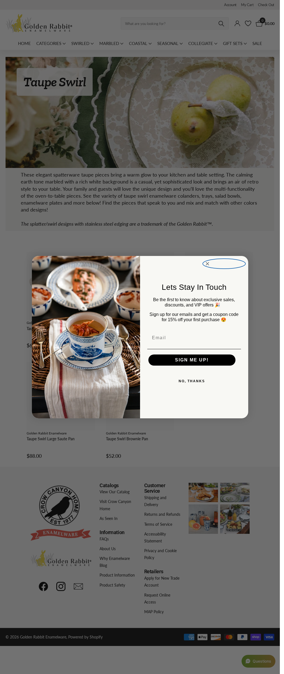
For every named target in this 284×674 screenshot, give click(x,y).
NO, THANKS (192, 381)
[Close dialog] (224, 264)
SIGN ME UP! (192, 360)
